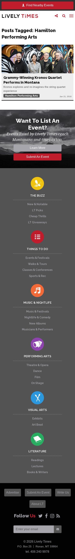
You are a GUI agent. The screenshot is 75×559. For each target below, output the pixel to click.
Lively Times (20, 16)
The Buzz (37, 195)
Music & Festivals (37, 311)
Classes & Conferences (37, 269)
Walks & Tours (37, 263)
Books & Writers (37, 472)
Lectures (37, 466)
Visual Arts (37, 410)
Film (37, 377)
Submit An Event (37, 156)
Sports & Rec (37, 275)
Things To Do (37, 249)
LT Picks (37, 210)
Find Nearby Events (39, 5)
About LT (37, 504)
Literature (37, 451)
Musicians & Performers (37, 329)
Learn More (37, 147)
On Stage (37, 383)
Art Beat (37, 424)
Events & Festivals (37, 257)
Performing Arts (37, 356)
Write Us (63, 492)
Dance (37, 371)
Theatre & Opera (37, 365)
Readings (37, 460)
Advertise (12, 492)
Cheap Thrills (37, 216)
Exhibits (37, 418)
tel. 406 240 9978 (37, 551)
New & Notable (37, 204)
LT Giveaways (37, 222)
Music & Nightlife (37, 302)
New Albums (37, 323)
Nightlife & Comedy (37, 317)
